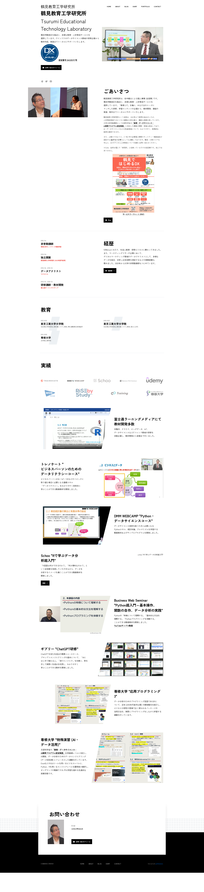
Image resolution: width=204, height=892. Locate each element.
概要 (43, 583)
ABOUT (117, 6)
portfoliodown (159, 864)
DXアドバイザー (117, 139)
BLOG (126, 6)
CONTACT (157, 6)
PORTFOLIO (145, 6)
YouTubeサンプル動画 (123, 625)
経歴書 (110, 271)
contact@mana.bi (77, 829)
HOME (109, 6)
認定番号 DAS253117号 (68, 60)
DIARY (135, 6)
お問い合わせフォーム (52, 68)
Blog (109, 220)
